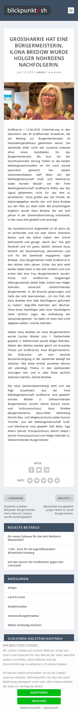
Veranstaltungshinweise (23, 616)
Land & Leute (16, 597)
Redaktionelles (17, 606)
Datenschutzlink (30, 707)
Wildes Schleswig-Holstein (24, 625)
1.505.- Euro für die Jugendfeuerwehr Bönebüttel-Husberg (31, 550)
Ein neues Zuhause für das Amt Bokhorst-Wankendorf (35, 538)
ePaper (12, 587)
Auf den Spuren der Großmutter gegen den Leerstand (35, 563)
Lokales (40, 72)
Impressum (51, 707)
